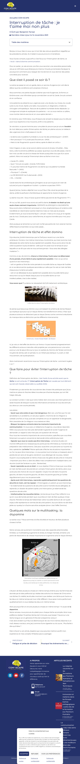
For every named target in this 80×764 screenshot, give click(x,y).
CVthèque (65, 758)
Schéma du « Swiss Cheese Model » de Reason (41, 338)
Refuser (34, 754)
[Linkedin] (10, 675)
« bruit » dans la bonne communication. (25, 61)
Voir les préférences (50, 754)
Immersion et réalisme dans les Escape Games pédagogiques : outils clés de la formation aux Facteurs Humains (69, 704)
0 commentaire (67, 689)
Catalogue (14, 758)
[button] (60, 732)
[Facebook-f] (21, 675)
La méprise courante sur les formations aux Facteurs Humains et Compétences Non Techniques (68, 676)
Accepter (24, 754)
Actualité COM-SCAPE (19, 18)
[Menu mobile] (75, 6)
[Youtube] (16, 675)
